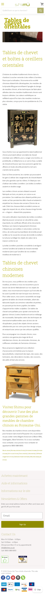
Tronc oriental (23, 453)
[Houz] (22, 577)
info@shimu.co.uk (8, 547)
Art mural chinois (13, 453)
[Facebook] (2, 577)
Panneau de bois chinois (18, 450)
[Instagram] (17, 577)
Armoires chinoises (31, 450)
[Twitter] (7, 577)
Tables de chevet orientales (21, 457)
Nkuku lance (6, 450)
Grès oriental (31, 453)
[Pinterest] (12, 577)
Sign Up (22, 524)
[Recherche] (40, 10)
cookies (8, 573)
